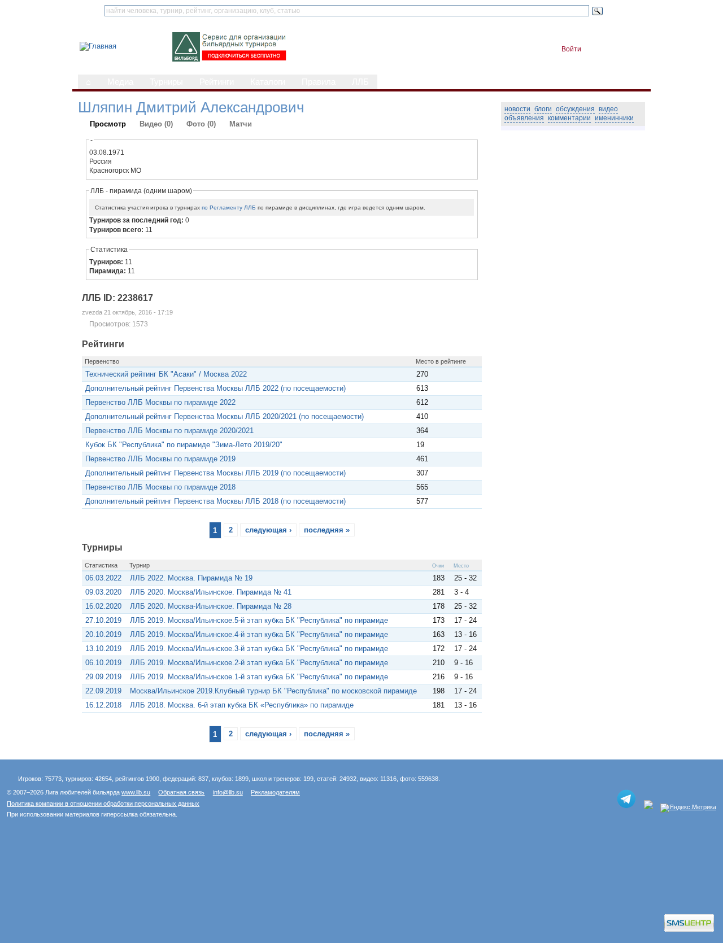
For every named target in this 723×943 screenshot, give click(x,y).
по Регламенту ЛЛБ (229, 207)
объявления (524, 118)
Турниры (166, 81)
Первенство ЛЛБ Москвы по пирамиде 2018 (160, 487)
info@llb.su (228, 792)
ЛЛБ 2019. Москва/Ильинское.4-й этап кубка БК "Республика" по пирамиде (259, 634)
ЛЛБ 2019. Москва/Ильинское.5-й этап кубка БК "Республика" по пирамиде (259, 620)
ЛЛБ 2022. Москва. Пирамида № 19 (191, 578)
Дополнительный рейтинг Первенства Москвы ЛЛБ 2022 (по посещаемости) (215, 388)
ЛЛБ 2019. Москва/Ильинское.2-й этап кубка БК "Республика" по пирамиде (259, 662)
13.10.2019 (103, 648)
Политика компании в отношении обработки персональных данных (103, 803)
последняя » (327, 530)
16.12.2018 (103, 705)
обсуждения (575, 109)
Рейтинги (216, 81)
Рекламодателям (275, 792)
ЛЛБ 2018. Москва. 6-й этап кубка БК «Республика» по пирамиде (242, 705)
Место (461, 566)
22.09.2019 (103, 691)
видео (608, 109)
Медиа (120, 81)
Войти (571, 49)
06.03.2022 (103, 578)
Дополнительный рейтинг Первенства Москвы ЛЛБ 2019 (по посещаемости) (215, 473)
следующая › (268, 530)
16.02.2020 (103, 606)
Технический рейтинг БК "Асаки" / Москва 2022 (166, 374)
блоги (543, 109)
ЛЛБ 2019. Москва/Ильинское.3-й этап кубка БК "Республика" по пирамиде (259, 648)
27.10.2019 (103, 620)
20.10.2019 (103, 634)
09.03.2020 (103, 592)
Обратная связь (181, 792)
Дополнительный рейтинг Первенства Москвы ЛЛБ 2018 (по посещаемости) (215, 501)
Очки (438, 566)
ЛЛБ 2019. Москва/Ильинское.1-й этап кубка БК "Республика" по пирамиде (259, 677)
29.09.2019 (103, 677)
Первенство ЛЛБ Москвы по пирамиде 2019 (160, 459)
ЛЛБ (360, 81)
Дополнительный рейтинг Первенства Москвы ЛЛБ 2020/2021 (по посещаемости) (224, 416)
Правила (319, 81)
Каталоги (267, 81)
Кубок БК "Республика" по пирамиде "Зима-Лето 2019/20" (183, 444)
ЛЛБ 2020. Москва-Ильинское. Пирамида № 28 (210, 606)
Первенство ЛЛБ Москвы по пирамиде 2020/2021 (169, 430)
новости (517, 109)
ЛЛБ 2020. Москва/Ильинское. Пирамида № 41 (210, 592)
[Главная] (98, 46)
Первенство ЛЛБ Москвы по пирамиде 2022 (160, 402)
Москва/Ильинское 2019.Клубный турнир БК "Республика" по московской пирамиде (273, 691)
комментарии (569, 118)
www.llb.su (135, 792)
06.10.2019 (103, 662)
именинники (614, 118)
